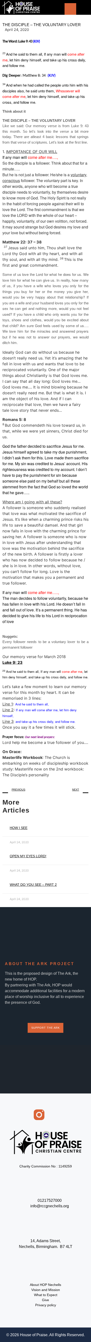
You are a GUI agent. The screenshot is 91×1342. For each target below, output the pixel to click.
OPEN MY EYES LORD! (28, 856)
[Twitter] (52, 1114)
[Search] (70, 9)
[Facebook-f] (26, 1114)
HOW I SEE (18, 828)
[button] (81, 8)
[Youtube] (64, 1114)
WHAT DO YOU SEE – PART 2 (33, 885)
